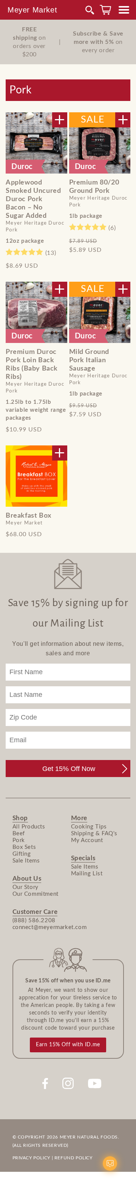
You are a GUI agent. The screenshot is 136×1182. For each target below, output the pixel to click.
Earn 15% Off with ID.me (68, 1044)
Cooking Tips (89, 827)
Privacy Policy (31, 1158)
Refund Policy (73, 1158)
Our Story (25, 887)
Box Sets (24, 847)
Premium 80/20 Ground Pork (94, 186)
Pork (18, 840)
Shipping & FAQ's (94, 833)
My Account (87, 840)
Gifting (21, 854)
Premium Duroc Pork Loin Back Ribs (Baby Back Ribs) (32, 364)
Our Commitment (35, 894)
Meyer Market (32, 10)
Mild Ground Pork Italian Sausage (89, 360)
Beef (18, 833)
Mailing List (87, 873)
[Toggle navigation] (123, 10)
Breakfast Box (28, 515)
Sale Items (26, 861)
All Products (28, 827)
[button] (90, 9)
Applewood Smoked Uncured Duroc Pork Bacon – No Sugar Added (33, 199)
